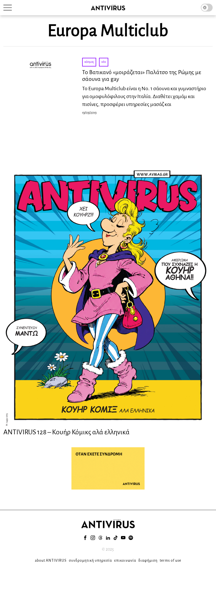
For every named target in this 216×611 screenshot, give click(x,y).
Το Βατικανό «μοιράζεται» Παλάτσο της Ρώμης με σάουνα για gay (141, 75)
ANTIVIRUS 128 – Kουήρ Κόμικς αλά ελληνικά (66, 432)
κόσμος (89, 62)
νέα (103, 62)
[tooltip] (85, 537)
